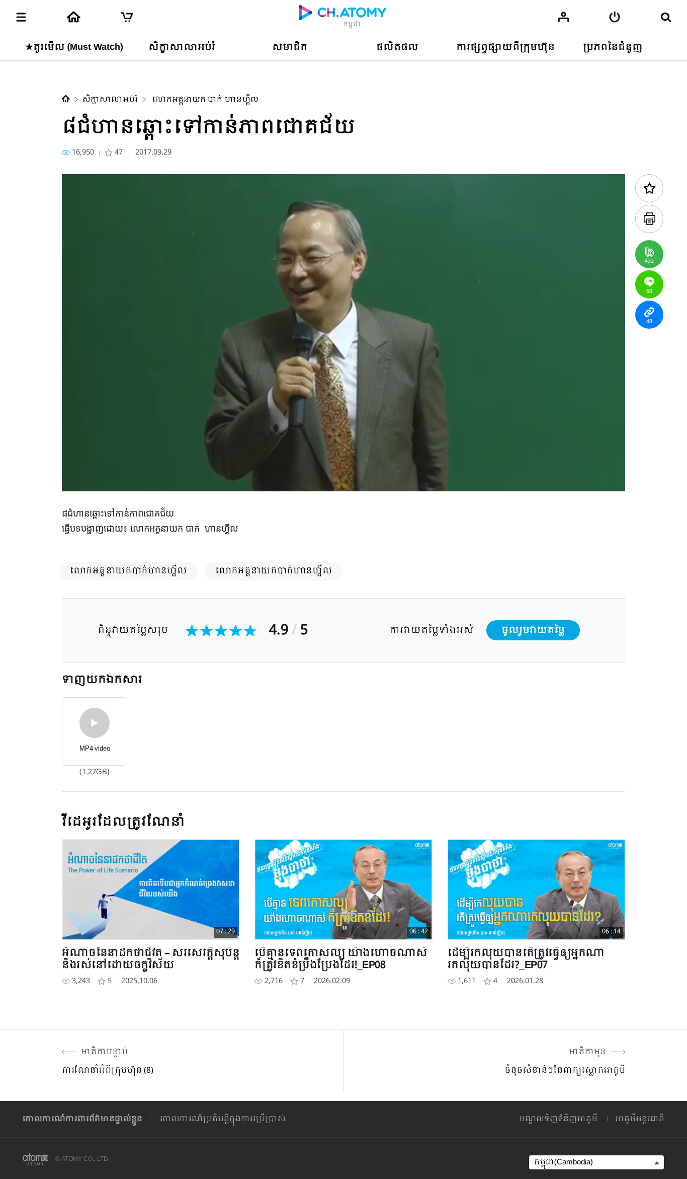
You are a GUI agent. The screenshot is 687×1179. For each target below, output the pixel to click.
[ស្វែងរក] (665, 17)
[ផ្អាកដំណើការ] (82, 478)
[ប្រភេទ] (21, 17)
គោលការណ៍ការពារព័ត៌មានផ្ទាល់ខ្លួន (82, 1119)
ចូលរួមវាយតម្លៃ (533, 630)
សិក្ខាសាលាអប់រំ (110, 99)
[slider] (343, 464)
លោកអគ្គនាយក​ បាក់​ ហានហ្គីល (204, 99)
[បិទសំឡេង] (142, 478)
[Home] (73, 17)
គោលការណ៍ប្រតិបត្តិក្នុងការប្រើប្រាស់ (223, 1119)
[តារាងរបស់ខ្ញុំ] (563, 16)
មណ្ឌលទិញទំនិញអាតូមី (558, 1119)
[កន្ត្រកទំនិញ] (127, 17)
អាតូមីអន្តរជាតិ (639, 1119)
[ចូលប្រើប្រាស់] (615, 17)
